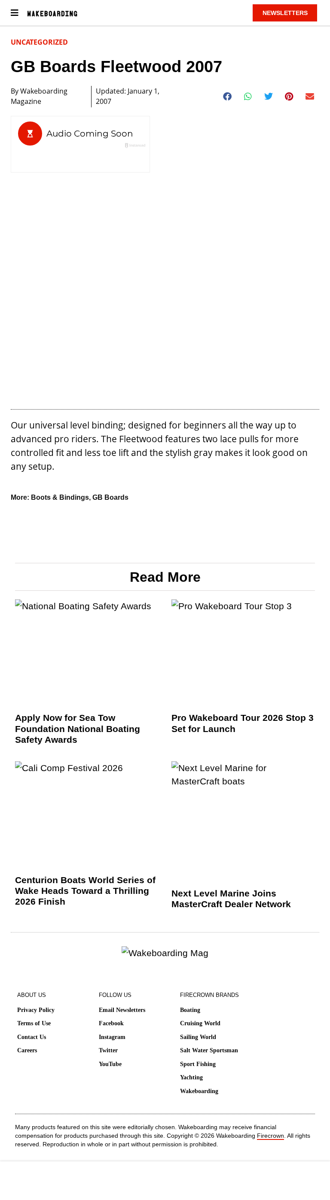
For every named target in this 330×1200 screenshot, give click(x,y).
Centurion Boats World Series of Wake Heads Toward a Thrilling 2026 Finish (85, 890)
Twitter (108, 1050)
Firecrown (270, 1135)
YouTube (110, 1064)
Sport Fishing (198, 1064)
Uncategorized (39, 42)
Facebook (111, 1023)
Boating (190, 1010)
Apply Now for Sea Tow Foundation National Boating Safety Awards (77, 728)
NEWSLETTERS (285, 12)
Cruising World (200, 1023)
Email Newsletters (122, 1010)
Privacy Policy (36, 1010)
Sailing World (198, 1037)
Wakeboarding (199, 1091)
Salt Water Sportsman (209, 1050)
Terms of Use (34, 1023)
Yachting (191, 1077)
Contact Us (31, 1037)
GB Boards (110, 497)
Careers (27, 1050)
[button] (227, 96)
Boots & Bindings (60, 497)
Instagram (112, 1037)
